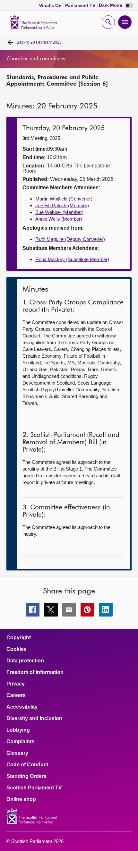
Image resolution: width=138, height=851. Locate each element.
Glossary (17, 753)
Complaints (20, 741)
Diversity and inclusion (34, 718)
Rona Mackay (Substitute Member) (72, 259)
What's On (51, 5)
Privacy (15, 683)
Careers (16, 695)
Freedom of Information (35, 672)
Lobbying (18, 730)
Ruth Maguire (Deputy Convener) (70, 239)
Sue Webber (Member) (59, 212)
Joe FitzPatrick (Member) (62, 205)
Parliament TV (81, 5)
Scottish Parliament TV (34, 787)
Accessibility (22, 707)
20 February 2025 (39, 42)
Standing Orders (26, 776)
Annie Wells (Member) (58, 219)
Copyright (18, 637)
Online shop (21, 799)
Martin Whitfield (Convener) (63, 198)
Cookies (16, 649)
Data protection (25, 660)
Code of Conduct (27, 764)
